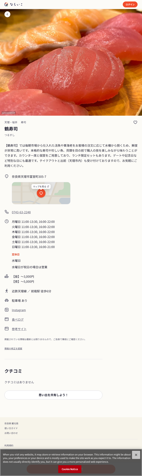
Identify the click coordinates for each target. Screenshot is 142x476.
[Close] (136, 455)
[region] (71, 462)
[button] (53, 395)
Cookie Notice (70, 469)
